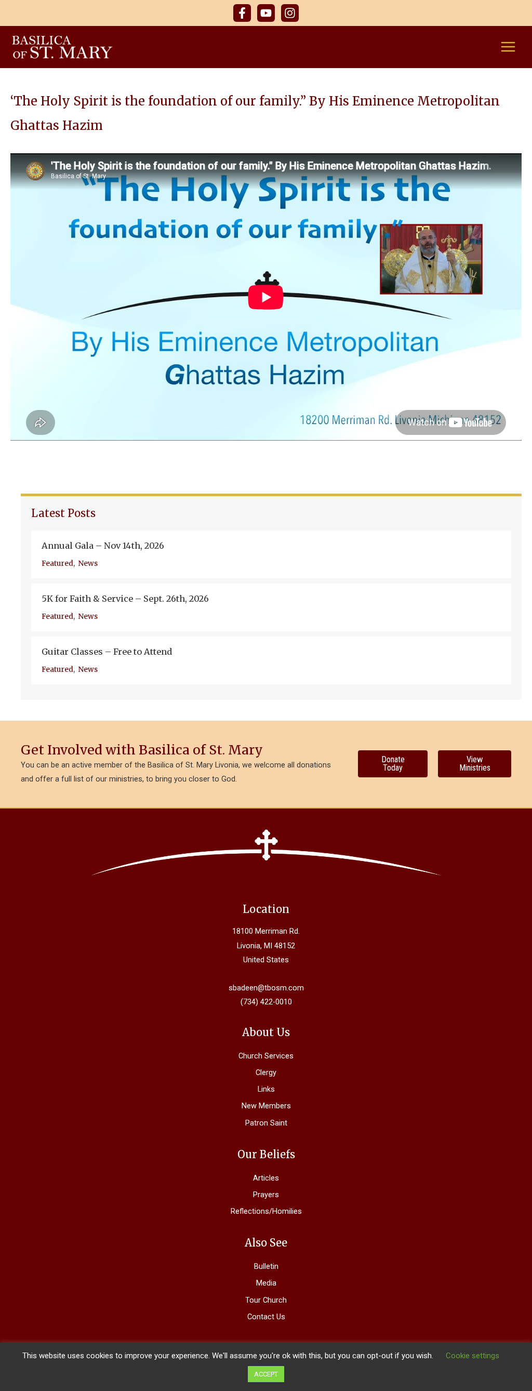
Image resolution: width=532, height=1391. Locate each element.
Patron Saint (266, 1123)
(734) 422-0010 (266, 1001)
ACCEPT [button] (266, 1374)
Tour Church (266, 1300)
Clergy (266, 1072)
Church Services (266, 1056)
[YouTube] (266, 13)
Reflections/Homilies (266, 1211)
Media (266, 1283)
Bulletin (266, 1266)
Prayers (266, 1194)
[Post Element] (271, 554)
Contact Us (266, 1316)
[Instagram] (290, 13)
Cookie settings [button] (472, 1355)
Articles (266, 1178)
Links (266, 1089)
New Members (266, 1105)
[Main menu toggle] (508, 46)
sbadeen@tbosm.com (266, 987)
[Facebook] (242, 13)
